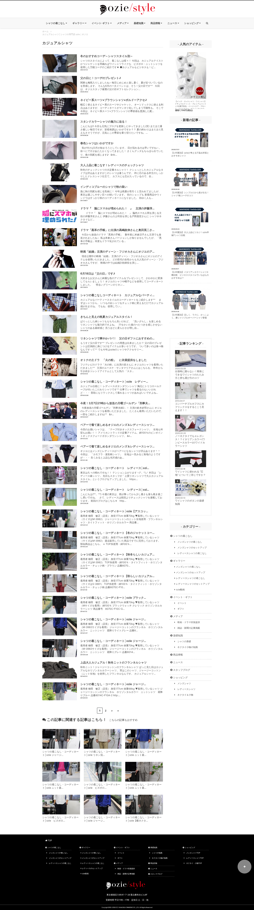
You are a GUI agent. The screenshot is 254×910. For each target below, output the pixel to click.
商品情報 (177, 654)
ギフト (179, 608)
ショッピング (180, 677)
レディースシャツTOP (194, 858)
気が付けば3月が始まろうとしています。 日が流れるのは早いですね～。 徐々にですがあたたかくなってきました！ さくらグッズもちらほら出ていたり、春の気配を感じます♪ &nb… (121, 148)
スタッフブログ (181, 669)
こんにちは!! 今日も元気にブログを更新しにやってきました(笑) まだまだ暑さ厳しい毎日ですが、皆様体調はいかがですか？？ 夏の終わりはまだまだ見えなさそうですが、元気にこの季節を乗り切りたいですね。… (121, 127)
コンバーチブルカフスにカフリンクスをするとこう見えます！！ (189, 407)
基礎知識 (177, 635)
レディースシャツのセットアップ (192, 584)
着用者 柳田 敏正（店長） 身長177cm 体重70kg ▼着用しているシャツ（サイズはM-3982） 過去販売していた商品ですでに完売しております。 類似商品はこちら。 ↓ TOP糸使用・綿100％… (120, 538)
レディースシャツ (185, 689)
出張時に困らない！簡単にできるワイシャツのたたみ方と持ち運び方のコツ (189, 374)
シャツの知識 (156, 853)
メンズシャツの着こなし (188, 542)
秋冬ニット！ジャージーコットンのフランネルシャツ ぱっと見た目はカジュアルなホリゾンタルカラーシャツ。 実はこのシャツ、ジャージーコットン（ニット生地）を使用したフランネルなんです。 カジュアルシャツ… (121, 668)
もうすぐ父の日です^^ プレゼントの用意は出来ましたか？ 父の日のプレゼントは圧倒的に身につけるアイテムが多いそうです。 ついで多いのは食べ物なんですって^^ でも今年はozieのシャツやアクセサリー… (121, 344)
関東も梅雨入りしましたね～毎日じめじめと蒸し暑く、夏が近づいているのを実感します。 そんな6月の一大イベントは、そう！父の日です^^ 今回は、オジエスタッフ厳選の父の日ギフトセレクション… (121, 83)
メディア (177, 616)
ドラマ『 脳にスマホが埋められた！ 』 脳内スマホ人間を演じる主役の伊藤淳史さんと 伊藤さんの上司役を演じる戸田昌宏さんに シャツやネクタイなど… (121, 214)
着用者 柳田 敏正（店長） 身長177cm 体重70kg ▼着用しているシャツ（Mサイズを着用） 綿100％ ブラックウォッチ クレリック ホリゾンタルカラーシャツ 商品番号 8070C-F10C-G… (121, 603)
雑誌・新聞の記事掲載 (187, 628)
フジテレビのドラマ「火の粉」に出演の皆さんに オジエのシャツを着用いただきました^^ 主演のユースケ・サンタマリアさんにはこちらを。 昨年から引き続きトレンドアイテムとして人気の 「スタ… (121, 365)
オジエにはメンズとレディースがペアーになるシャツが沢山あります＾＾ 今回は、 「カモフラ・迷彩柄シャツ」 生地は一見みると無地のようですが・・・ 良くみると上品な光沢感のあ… (121, 452)
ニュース (177, 662)
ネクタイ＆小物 (184, 695)
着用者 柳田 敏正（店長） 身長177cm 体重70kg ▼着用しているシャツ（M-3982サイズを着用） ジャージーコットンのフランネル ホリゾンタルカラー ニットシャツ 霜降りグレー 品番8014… (121, 646)
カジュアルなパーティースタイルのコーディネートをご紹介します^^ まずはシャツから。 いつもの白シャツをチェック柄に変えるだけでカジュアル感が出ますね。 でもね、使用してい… (121, 300)
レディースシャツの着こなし (191, 553)
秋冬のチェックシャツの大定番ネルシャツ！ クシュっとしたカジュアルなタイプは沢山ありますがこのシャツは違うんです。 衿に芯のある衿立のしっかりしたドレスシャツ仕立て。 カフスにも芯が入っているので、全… (121, 170)
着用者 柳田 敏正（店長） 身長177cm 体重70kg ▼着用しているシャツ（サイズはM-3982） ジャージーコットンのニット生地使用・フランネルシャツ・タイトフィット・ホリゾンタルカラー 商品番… (121, 516)
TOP (49, 840)
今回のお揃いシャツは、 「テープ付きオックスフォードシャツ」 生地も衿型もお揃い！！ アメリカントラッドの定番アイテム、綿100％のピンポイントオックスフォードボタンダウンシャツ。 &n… (121, 430)
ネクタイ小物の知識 (186, 647)
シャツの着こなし (182, 535)
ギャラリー (178, 560)
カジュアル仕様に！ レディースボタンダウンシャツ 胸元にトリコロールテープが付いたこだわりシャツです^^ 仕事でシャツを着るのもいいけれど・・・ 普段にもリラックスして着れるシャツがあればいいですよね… (121, 387)
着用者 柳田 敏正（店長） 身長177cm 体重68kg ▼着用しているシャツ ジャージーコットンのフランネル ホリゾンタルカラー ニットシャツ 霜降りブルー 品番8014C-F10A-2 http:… (121, 689)
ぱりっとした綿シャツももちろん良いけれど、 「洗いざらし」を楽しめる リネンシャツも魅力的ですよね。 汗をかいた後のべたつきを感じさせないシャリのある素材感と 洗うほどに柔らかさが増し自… (121, 322)
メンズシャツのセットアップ (191, 547)
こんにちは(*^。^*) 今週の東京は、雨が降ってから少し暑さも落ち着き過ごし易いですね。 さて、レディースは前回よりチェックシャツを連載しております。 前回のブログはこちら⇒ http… (121, 495)
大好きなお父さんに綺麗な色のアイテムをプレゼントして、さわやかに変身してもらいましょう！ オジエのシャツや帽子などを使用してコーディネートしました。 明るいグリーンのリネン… (121, 279)
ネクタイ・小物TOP (193, 863)
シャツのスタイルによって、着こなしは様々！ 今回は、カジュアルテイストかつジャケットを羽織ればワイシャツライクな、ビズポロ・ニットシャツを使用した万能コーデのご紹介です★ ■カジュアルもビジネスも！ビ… (121, 61)
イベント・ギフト (182, 597)
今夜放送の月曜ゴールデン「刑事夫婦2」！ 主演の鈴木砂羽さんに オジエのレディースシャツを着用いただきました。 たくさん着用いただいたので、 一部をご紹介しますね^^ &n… (121, 408)
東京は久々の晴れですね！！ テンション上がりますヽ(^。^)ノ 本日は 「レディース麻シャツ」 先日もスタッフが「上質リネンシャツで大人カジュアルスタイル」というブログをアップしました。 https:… (121, 473)
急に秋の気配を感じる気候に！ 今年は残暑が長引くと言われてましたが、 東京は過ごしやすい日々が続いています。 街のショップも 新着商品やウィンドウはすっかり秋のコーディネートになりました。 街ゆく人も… (121, 192)
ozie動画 (180, 589)
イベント (180, 603)
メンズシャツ (183, 683)
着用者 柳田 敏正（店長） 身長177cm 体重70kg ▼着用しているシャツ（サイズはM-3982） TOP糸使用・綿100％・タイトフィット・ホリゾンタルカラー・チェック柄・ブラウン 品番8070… (121, 560)
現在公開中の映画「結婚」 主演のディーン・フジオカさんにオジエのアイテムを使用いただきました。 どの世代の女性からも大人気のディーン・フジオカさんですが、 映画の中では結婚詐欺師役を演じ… (121, 257)
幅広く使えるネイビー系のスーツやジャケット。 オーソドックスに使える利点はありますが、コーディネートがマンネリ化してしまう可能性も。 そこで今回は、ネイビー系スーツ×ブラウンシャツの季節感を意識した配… (121, 105)
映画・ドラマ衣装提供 (187, 622)
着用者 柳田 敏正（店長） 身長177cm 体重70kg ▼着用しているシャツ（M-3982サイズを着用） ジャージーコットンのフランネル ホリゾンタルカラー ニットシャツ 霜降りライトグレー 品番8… (121, 625)
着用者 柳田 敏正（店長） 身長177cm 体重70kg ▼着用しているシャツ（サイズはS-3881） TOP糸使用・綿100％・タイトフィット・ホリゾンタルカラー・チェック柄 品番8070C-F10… (121, 581)
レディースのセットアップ (92, 868)
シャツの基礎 (183, 641)
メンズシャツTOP (192, 853)
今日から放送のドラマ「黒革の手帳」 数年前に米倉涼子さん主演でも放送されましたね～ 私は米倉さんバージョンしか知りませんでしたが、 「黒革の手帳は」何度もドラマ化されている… (121, 235)
